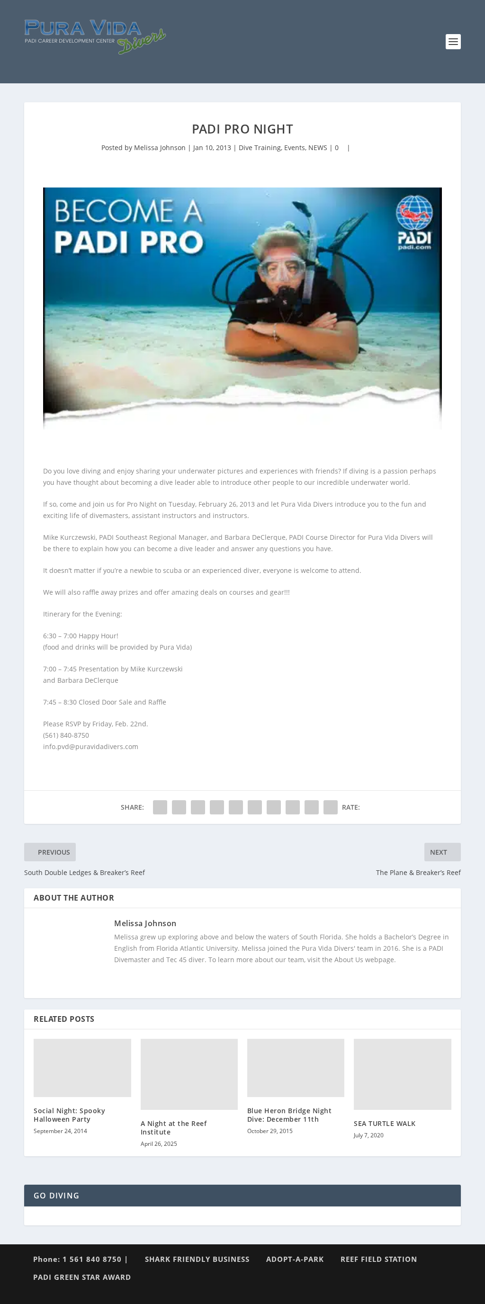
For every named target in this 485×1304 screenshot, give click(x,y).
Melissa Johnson (160, 147)
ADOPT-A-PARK (295, 1259)
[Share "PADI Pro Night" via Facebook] (160, 807)
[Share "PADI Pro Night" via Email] (311, 807)
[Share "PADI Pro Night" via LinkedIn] (254, 807)
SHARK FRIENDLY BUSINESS (197, 1259)
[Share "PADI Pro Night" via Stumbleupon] (292, 807)
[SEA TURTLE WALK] (402, 1074)
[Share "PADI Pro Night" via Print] (330, 807)
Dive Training (260, 147)
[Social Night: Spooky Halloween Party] (82, 1068)
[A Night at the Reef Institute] (189, 1074)
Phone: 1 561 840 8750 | (80, 1259)
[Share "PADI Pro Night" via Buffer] (273, 807)
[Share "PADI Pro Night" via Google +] (198, 807)
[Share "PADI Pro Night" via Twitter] (179, 807)
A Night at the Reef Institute (174, 1127)
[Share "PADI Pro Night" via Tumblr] (216, 807)
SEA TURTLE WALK (385, 1123)
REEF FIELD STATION (379, 1259)
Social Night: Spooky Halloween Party (69, 1115)
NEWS (317, 147)
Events (294, 147)
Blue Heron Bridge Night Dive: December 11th (289, 1115)
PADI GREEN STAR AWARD (82, 1277)
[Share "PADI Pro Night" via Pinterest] (235, 807)
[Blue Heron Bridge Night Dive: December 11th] (295, 1068)
